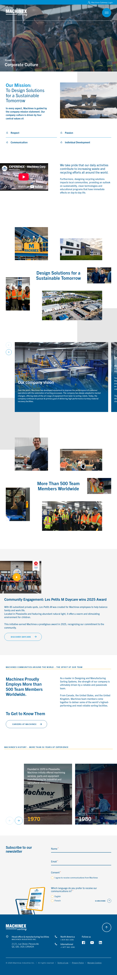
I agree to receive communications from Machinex (76, 877)
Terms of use (62, 962)
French (58, 900)
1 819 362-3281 (67, 940)
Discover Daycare (21, 637)
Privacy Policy (78, 962)
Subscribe (100, 901)
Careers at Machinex (24, 724)
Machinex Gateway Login (102, 2)
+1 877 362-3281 (67, 947)
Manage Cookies (94, 962)
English (58, 896)
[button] (20, 12)
